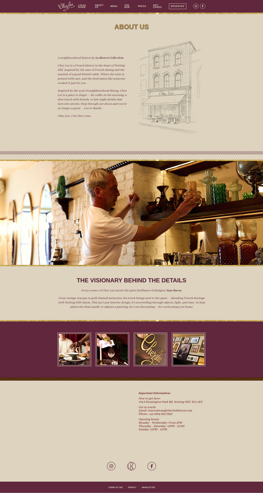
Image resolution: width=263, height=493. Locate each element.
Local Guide (82, 6)
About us (99, 6)
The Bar (127, 6)
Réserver (177, 6)
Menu (114, 6)
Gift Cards (157, 6)
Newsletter (148, 487)
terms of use (115, 487)
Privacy (132, 487)
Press (142, 6)
